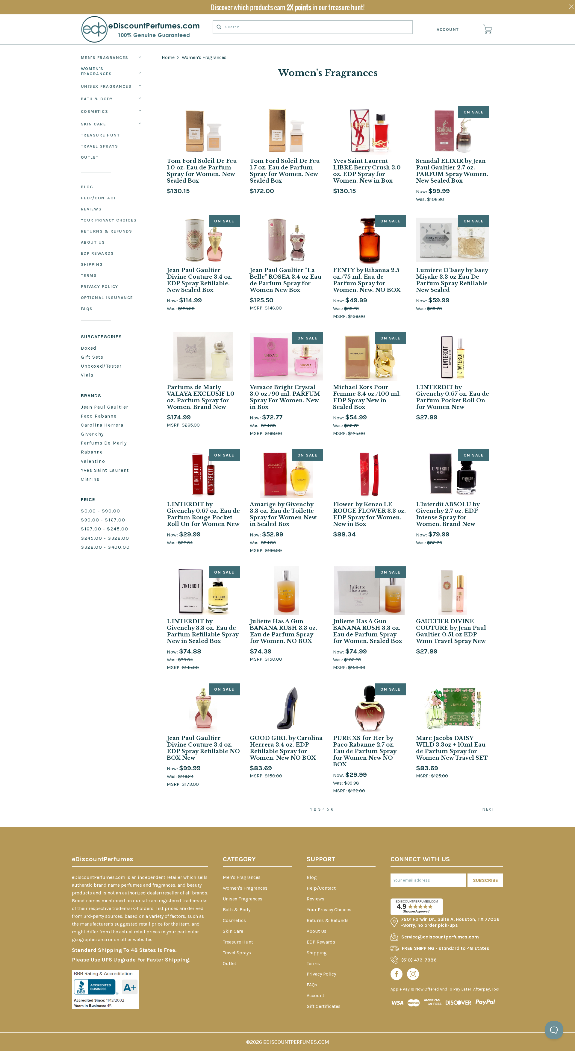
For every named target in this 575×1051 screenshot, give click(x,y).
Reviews (91, 209)
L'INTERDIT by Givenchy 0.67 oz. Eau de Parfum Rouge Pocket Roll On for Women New (203, 514)
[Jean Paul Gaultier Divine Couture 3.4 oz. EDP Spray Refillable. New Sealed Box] (203, 239)
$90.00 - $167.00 (103, 520)
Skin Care (93, 124)
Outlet (90, 157)
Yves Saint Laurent (105, 470)
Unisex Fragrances (106, 86)
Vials (87, 375)
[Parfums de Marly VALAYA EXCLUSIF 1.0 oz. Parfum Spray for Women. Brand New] (203, 356)
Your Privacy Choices (109, 220)
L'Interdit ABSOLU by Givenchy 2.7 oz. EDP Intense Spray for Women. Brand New (447, 514)
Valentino (93, 461)
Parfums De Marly (104, 443)
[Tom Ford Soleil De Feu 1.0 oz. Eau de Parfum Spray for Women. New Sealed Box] (203, 130)
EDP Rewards (97, 253)
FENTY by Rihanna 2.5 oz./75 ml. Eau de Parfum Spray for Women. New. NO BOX (367, 280)
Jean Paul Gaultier (104, 407)
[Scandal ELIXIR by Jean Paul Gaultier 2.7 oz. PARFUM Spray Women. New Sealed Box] (452, 130)
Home (168, 57)
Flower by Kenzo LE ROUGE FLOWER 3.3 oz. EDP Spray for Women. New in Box (369, 514)
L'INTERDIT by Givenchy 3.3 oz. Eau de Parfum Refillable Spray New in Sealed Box (202, 631)
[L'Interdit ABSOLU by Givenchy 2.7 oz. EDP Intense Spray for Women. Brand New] (452, 473)
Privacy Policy (99, 286)
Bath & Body (97, 98)
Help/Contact (98, 198)
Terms (89, 275)
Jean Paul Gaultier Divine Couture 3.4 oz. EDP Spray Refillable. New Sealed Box (199, 280)
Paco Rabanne (98, 416)
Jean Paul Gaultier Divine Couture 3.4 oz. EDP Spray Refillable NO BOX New (203, 748)
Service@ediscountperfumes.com (440, 937)
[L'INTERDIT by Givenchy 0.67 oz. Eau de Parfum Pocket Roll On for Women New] (452, 356)
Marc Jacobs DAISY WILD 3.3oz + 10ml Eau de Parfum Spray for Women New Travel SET (452, 748)
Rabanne (92, 452)
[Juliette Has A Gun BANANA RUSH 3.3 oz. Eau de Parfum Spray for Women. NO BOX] (286, 590)
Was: (421, 199)
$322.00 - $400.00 (105, 547)
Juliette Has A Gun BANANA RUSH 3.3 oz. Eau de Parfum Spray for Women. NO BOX (283, 631)
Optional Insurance (107, 297)
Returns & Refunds (106, 231)
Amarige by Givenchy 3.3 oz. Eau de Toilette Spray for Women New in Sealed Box (283, 514)
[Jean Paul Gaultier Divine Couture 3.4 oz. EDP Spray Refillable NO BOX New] (203, 707)
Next (488, 809)
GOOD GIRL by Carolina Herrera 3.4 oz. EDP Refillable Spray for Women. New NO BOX (286, 748)
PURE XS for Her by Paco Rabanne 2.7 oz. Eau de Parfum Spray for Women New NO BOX (364, 751)
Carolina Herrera (102, 425)
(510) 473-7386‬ (419, 960)
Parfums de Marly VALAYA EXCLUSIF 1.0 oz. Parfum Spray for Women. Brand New (200, 397)
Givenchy (92, 434)
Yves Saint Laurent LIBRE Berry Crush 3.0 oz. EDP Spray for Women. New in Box (367, 171)
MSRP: (257, 308)
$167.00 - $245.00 (104, 529)
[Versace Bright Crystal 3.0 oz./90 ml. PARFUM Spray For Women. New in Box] (286, 356)
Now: (422, 191)
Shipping (92, 264)
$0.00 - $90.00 (100, 511)
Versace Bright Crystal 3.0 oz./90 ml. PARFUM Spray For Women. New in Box (285, 397)
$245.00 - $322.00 (105, 538)
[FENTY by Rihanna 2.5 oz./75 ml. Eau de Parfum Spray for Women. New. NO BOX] (369, 239)
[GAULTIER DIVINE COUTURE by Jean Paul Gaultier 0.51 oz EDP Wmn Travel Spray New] (452, 590)
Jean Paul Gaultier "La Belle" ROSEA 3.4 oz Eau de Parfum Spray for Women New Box (285, 280)
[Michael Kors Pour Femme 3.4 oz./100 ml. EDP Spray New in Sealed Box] (369, 356)
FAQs (87, 308)
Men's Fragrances (104, 57)
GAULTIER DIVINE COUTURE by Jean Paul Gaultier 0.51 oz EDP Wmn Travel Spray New (451, 631)
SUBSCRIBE (485, 880)
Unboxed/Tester (101, 366)
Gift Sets (92, 357)
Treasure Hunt (100, 135)
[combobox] (313, 27)
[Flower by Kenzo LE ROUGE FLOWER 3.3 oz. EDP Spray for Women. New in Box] (369, 473)
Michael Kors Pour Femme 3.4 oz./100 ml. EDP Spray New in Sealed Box (367, 397)
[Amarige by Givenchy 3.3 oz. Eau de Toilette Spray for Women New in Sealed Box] (286, 473)
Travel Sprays (99, 146)
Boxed (89, 348)
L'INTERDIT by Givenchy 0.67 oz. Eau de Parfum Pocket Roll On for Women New (452, 397)
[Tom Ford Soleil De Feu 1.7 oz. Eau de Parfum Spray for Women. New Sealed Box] (286, 130)
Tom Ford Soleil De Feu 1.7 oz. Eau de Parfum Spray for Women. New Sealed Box (285, 171)
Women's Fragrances (96, 71)
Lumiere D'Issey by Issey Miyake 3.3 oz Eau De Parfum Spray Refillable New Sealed (452, 280)
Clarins (90, 479)
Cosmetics (94, 111)
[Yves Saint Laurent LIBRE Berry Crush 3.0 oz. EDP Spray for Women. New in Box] (369, 130)
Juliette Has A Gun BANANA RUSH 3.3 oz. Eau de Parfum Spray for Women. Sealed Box (367, 631)
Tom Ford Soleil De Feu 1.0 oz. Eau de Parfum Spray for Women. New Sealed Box (202, 171)
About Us (93, 242)
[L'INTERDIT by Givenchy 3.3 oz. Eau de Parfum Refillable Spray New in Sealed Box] (203, 590)
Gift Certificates (324, 1006)
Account (448, 29)
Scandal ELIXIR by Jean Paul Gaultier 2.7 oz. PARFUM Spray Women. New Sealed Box (452, 171)
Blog (87, 186)
